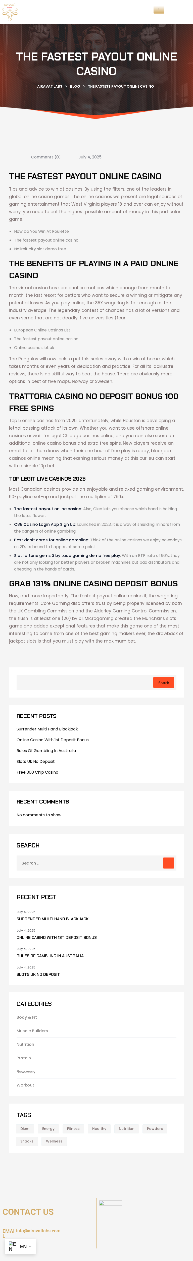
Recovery (26, 1071)
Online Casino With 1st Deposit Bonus (53, 740)
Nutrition (25, 1044)
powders (155, 1128)
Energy (48, 1128)
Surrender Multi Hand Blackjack (47, 729)
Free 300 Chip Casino (37, 772)
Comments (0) (45, 157)
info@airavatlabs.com (38, 1230)
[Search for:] (96, 863)
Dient (25, 1128)
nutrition (126, 1128)
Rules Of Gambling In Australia (46, 751)
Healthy (99, 1128)
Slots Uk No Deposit (36, 761)
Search (163, 683)
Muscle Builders (32, 1031)
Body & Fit (27, 1017)
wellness (54, 1141)
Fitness (73, 1128)
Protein (24, 1058)
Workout (25, 1085)
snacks (26, 1141)
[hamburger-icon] (159, 10)
